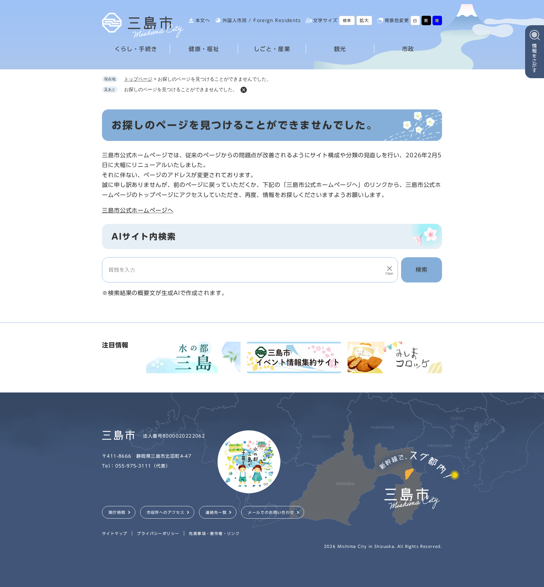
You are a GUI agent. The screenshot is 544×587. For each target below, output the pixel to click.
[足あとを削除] (243, 90)
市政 (408, 49)
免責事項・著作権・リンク (214, 533)
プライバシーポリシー (158, 533)
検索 (422, 269)
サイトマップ (114, 533)
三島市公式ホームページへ (137, 210)
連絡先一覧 (216, 512)
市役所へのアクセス (166, 512)
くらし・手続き (136, 49)
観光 (340, 49)
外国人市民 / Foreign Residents (262, 20)
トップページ (138, 79)
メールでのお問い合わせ (271, 512)
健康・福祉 (204, 49)
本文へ (203, 20)
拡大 (364, 20)
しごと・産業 (272, 49)
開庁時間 (117, 512)
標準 (347, 20)
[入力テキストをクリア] (389, 270)
